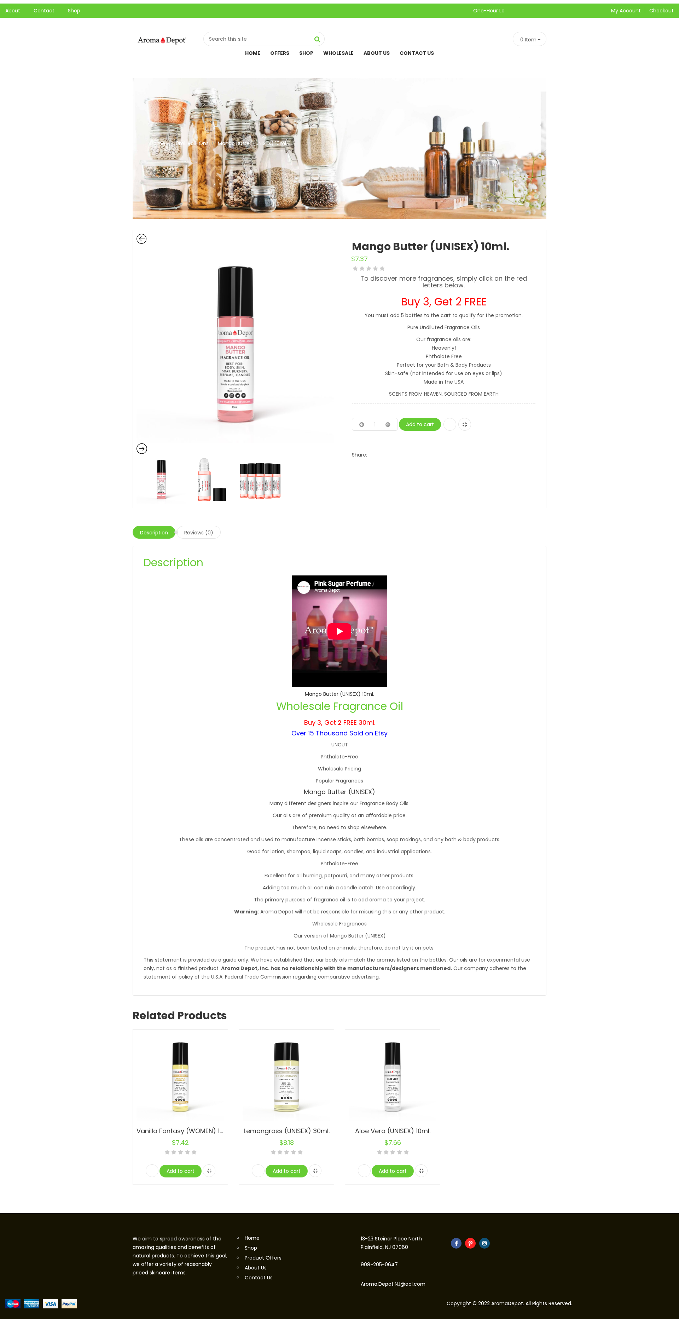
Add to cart (420, 424)
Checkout (661, 10)
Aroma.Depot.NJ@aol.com (393, 1284)
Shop (74, 10)
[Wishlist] (449, 424)
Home (252, 53)
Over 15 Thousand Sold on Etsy (339, 733)
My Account (626, 10)
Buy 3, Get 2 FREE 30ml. (339, 722)
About (12, 10)
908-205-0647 (379, 1264)
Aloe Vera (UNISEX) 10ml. (392, 1130)
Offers (279, 53)
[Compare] (464, 424)
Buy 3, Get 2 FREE (444, 301)
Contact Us (417, 53)
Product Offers (263, 1257)
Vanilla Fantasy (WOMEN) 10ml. (184, 1130)
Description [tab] (154, 532)
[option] (235, 344)
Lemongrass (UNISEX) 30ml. (287, 1130)
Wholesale (338, 53)
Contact (44, 10)
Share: (359, 454)
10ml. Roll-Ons (191, 143)
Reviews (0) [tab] (198, 532)
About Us (377, 53)
